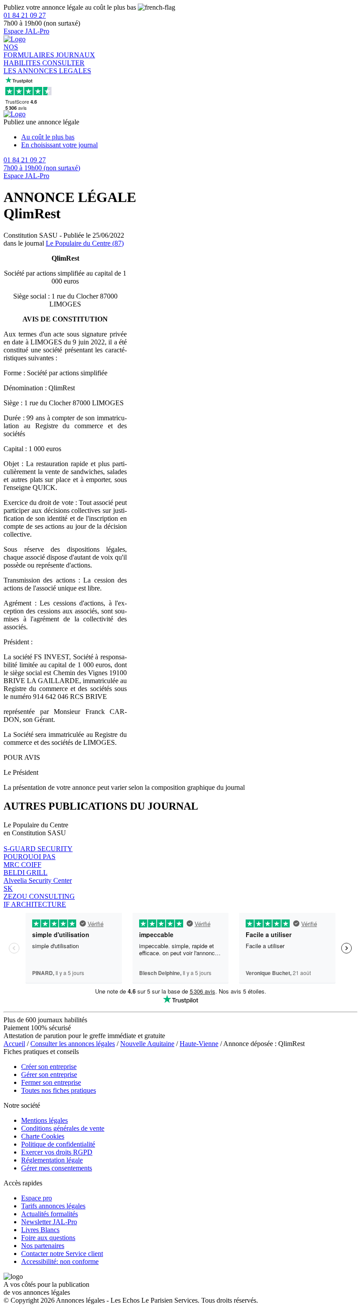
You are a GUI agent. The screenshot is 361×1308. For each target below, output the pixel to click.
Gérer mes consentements (56, 1168)
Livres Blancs (40, 1229)
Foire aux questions (48, 1237)
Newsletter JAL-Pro (49, 1222)
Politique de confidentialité (58, 1144)
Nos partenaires (42, 1245)
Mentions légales (44, 1120)
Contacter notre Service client (62, 1253)
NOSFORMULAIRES (30, 51)
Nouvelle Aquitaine (147, 1043)
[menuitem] (189, 137)
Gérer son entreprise (49, 1074)
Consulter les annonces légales (72, 1043)
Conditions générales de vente (62, 1128)
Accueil (14, 1043)
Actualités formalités (49, 1214)
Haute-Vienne (199, 1043)
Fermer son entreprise (51, 1082)
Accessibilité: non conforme (60, 1261)
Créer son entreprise (49, 1066)
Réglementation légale (52, 1160)
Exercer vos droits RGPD (56, 1152)
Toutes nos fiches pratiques (58, 1090)
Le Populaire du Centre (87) (85, 243)
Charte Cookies (42, 1136)
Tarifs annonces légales (53, 1206)
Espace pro (36, 1198)
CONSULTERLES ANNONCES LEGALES (47, 67)
